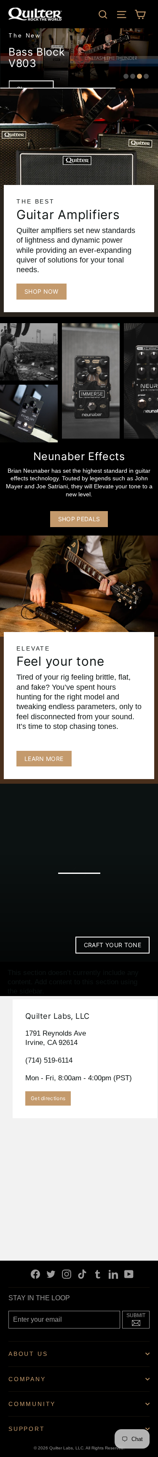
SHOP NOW (41, 291)
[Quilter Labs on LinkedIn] (113, 1274)
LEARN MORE (44, 758)
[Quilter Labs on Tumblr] (97, 1274)
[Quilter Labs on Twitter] (51, 1274)
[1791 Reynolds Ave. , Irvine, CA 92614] (79, 1124)
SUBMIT (138, 1318)
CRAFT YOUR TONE (112, 944)
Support (26, 1428)
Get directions (48, 1098)
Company (27, 1379)
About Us (28, 1353)
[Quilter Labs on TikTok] (82, 1274)
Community (32, 1404)
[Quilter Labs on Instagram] (66, 1274)
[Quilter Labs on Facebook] (35, 1274)
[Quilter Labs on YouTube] (129, 1274)
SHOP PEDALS (79, 518)
